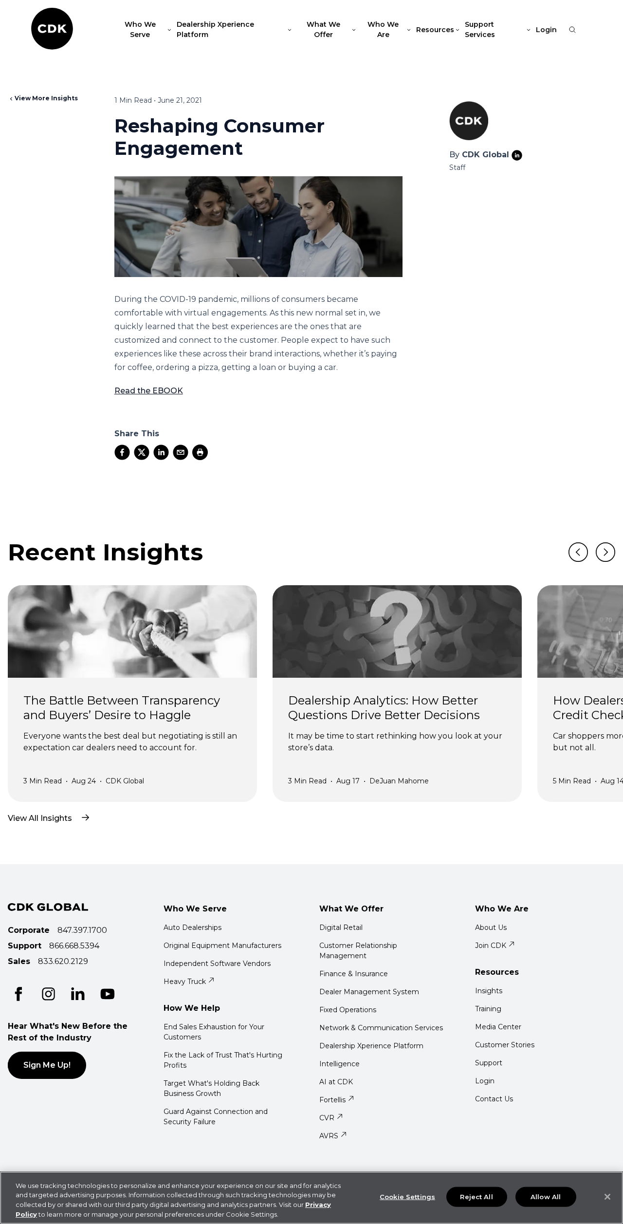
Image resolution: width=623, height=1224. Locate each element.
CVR (326, 1117)
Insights (488, 990)
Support (488, 1062)
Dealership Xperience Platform (371, 1045)
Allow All (546, 1197)
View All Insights (40, 818)
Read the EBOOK (148, 390)
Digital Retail (341, 927)
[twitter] (141, 452)
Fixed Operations (347, 1009)
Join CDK (490, 945)
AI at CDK (336, 1081)
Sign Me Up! (47, 1065)
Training (488, 1008)
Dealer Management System (369, 991)
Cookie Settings (407, 1197)
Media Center (498, 1026)
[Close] (607, 1196)
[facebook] (122, 452)
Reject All (476, 1197)
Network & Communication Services (381, 1027)
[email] (180, 452)
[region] (311, 1197)
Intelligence (339, 1063)
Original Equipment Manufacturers (222, 945)
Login (546, 29)
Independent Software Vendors (217, 963)
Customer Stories (504, 1044)
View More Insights (46, 98)
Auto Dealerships (192, 927)
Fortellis (332, 1099)
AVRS (328, 1135)
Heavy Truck (185, 981)
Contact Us (494, 1098)
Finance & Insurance (353, 973)
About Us (491, 927)
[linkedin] (161, 452)
